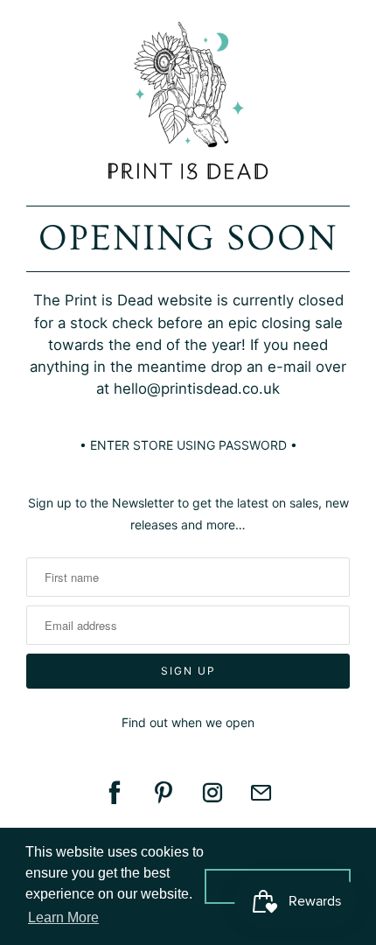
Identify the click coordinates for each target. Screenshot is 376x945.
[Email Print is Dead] (261, 793)
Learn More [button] (63, 917)
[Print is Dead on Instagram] (212, 793)
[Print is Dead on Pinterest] (163, 793)
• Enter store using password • (188, 445)
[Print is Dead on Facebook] (114, 793)
